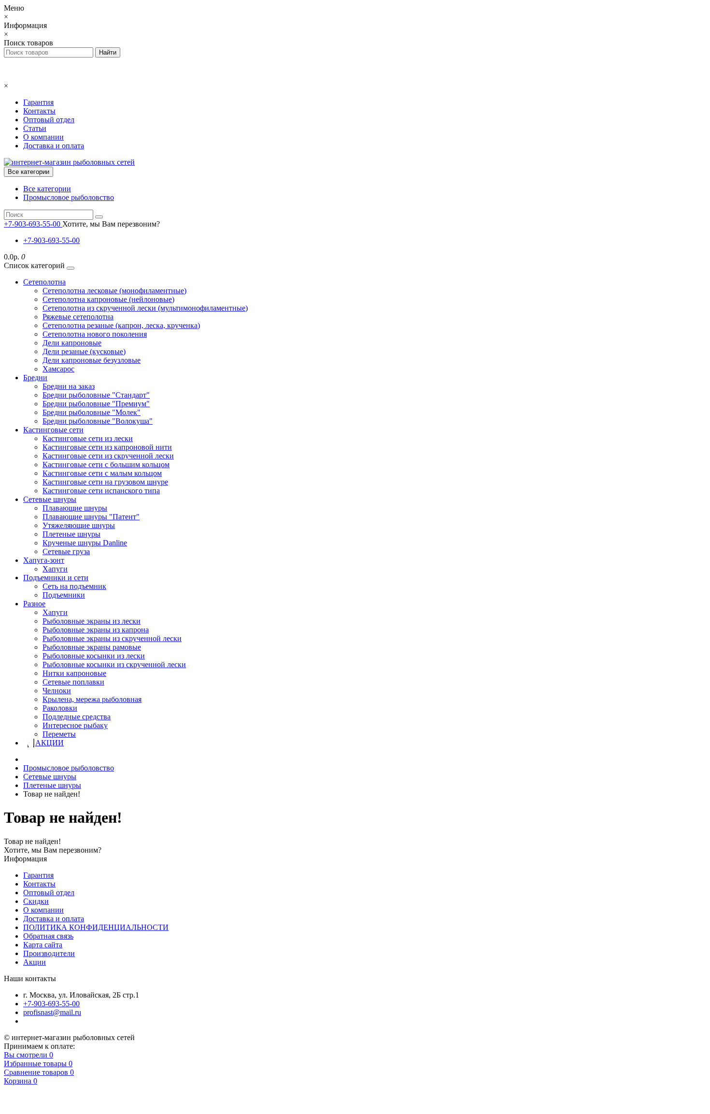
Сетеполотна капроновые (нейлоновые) (108, 299)
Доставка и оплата (53, 146)
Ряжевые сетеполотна (78, 317)
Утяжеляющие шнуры (79, 525)
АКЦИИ (49, 743)
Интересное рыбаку (75, 725)
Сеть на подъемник (74, 586)
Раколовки (60, 708)
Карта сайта (42, 945)
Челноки (57, 690)
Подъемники (64, 595)
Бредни (35, 377)
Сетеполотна (44, 282)
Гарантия (38, 102)
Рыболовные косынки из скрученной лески (114, 664)
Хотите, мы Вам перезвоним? (111, 224)
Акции (34, 962)
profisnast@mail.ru (52, 1012)
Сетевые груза (66, 551)
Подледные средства (77, 717)
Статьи (34, 128)
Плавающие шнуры (75, 508)
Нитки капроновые (74, 673)
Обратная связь (48, 936)
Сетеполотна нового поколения (95, 334)
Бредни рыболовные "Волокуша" (98, 421)
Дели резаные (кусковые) (84, 351)
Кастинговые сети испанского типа (101, 490)
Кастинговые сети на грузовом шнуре (105, 482)
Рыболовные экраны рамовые (92, 647)
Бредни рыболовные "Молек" (92, 412)
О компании (43, 137)
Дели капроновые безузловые (92, 360)
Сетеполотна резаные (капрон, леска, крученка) (121, 325)
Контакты (39, 111)
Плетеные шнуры (71, 534)
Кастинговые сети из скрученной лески (108, 456)
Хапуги (55, 569)
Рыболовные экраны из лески (92, 621)
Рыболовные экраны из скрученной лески (112, 638)
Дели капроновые (72, 343)
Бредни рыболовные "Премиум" (96, 404)
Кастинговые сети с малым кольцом (102, 473)
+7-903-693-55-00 (51, 240)
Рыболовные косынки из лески (94, 656)
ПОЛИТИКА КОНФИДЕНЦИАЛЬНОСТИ (96, 927)
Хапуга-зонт (43, 560)
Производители (49, 953)
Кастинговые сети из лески (88, 438)
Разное (34, 604)
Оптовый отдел (48, 119)
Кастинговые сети (53, 430)
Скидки (36, 901)
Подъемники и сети (55, 577)
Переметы (59, 734)
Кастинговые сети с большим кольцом (106, 464)
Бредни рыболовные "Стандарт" (96, 395)
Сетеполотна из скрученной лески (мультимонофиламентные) (145, 308)
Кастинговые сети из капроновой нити (107, 447)
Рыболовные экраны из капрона (96, 630)
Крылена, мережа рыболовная (92, 699)
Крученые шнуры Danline (85, 543)
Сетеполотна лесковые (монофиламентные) (114, 290)
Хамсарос (58, 369)
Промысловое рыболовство (68, 197)
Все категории (47, 189)
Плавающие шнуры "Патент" (91, 517)
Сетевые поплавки (73, 682)
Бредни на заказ (69, 386)
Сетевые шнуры (49, 499)
